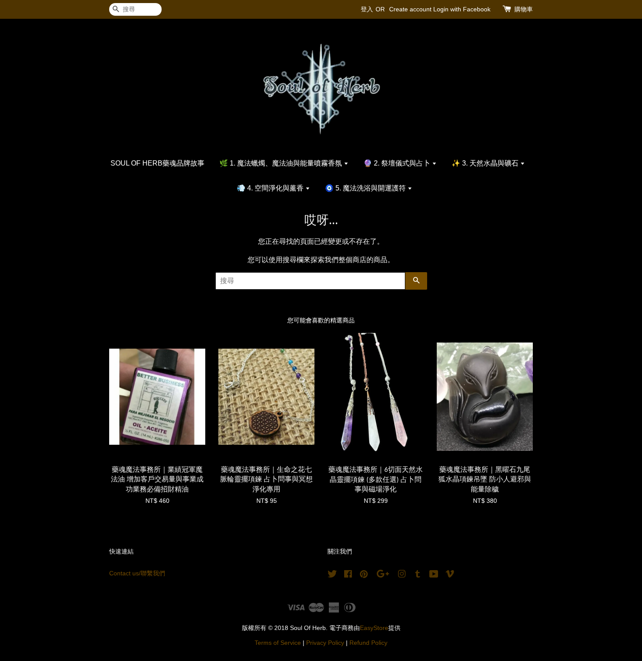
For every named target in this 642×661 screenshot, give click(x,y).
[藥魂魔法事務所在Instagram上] (402, 575)
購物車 (523, 9)
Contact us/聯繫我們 (137, 573)
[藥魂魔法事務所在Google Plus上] (383, 575)
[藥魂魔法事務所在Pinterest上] (364, 575)
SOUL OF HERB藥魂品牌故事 (157, 163)
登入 (367, 9)
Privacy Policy (325, 643)
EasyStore (374, 628)
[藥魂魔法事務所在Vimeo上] (450, 575)
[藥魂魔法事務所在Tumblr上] (418, 575)
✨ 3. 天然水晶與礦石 (486, 163)
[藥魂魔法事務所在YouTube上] (434, 575)
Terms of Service (278, 643)
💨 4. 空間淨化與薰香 (271, 188)
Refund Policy (368, 643)
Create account (410, 9)
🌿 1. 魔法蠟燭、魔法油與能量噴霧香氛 (281, 163)
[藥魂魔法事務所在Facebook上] (348, 575)
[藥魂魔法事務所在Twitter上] (332, 575)
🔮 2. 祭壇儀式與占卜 (397, 163)
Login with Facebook (461, 9)
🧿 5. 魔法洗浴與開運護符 (366, 188)
